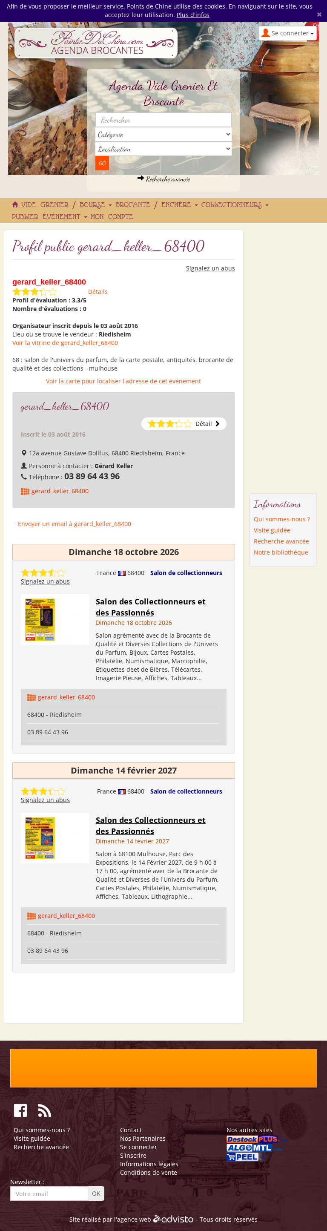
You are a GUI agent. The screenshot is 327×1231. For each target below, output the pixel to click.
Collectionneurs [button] (233, 205)
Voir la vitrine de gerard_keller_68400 (65, 343)
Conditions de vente (148, 1172)
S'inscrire (133, 1155)
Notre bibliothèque (281, 552)
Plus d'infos (193, 15)
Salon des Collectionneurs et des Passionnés (151, 607)
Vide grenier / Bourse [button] (65, 205)
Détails (98, 292)
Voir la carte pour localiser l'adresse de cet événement (123, 381)
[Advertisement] (283, 357)
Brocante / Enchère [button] (155, 205)
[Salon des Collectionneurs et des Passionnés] (55, 619)
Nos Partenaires (143, 1138)
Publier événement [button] (48, 217)
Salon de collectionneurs (186, 573)
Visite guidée (272, 530)
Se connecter (138, 1147)
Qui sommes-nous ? (282, 519)
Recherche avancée (167, 179)
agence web (134, 1219)
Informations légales (149, 1164)
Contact (131, 1130)
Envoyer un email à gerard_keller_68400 (74, 524)
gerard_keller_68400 (60, 491)
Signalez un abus (210, 268)
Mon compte (112, 217)
